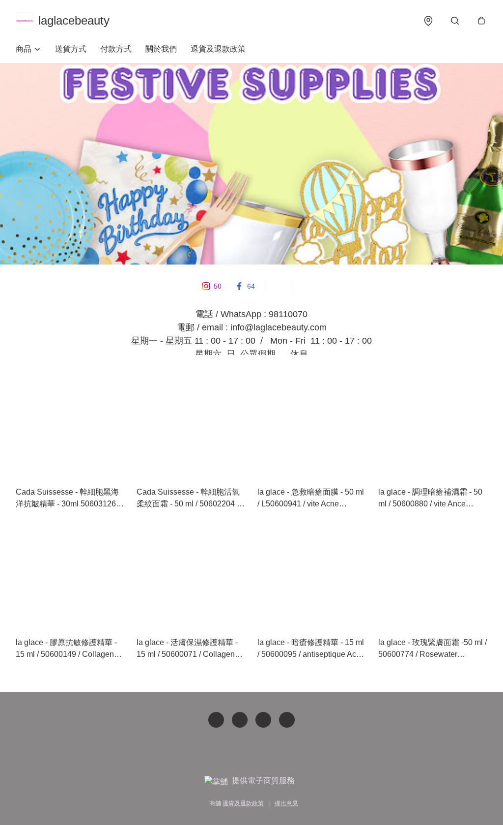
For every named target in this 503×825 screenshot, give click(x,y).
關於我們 (161, 49)
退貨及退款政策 (218, 49)
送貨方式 (70, 49)
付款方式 (116, 49)
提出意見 (286, 803)
